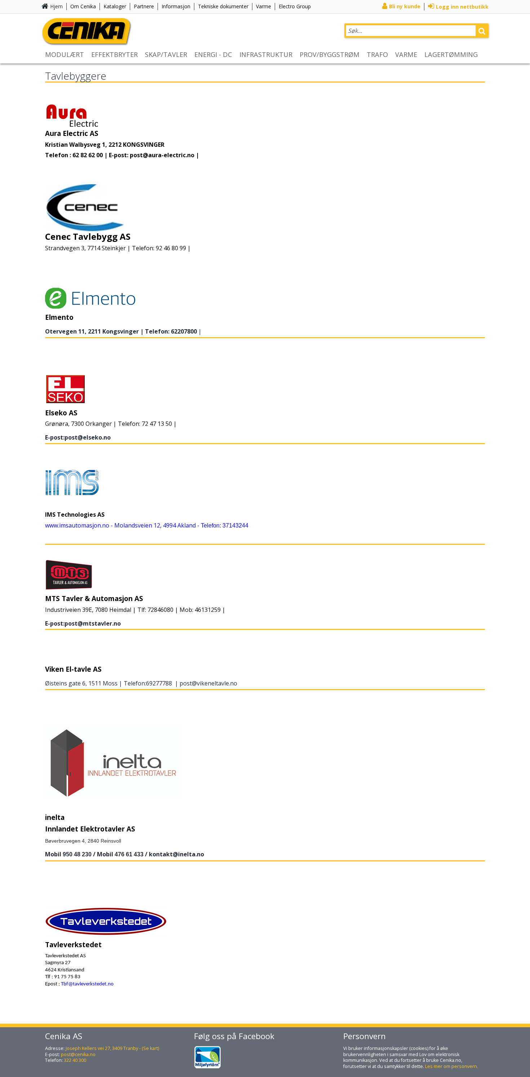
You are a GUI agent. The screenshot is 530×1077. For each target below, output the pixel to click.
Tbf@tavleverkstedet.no (87, 984)
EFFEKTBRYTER (114, 54)
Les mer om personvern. (451, 1066)
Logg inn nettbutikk (462, 6)
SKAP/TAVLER (166, 54)
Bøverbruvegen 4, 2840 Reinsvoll (83, 841)
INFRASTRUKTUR (265, 54)
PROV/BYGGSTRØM (329, 54)
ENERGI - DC (213, 54)
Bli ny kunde (404, 6)
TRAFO (377, 54)
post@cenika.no (78, 1054)
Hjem (56, 6)
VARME (406, 54)
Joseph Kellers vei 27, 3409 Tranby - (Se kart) (112, 1048)
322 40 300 (75, 1060)
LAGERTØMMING (451, 54)
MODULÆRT (64, 54)
